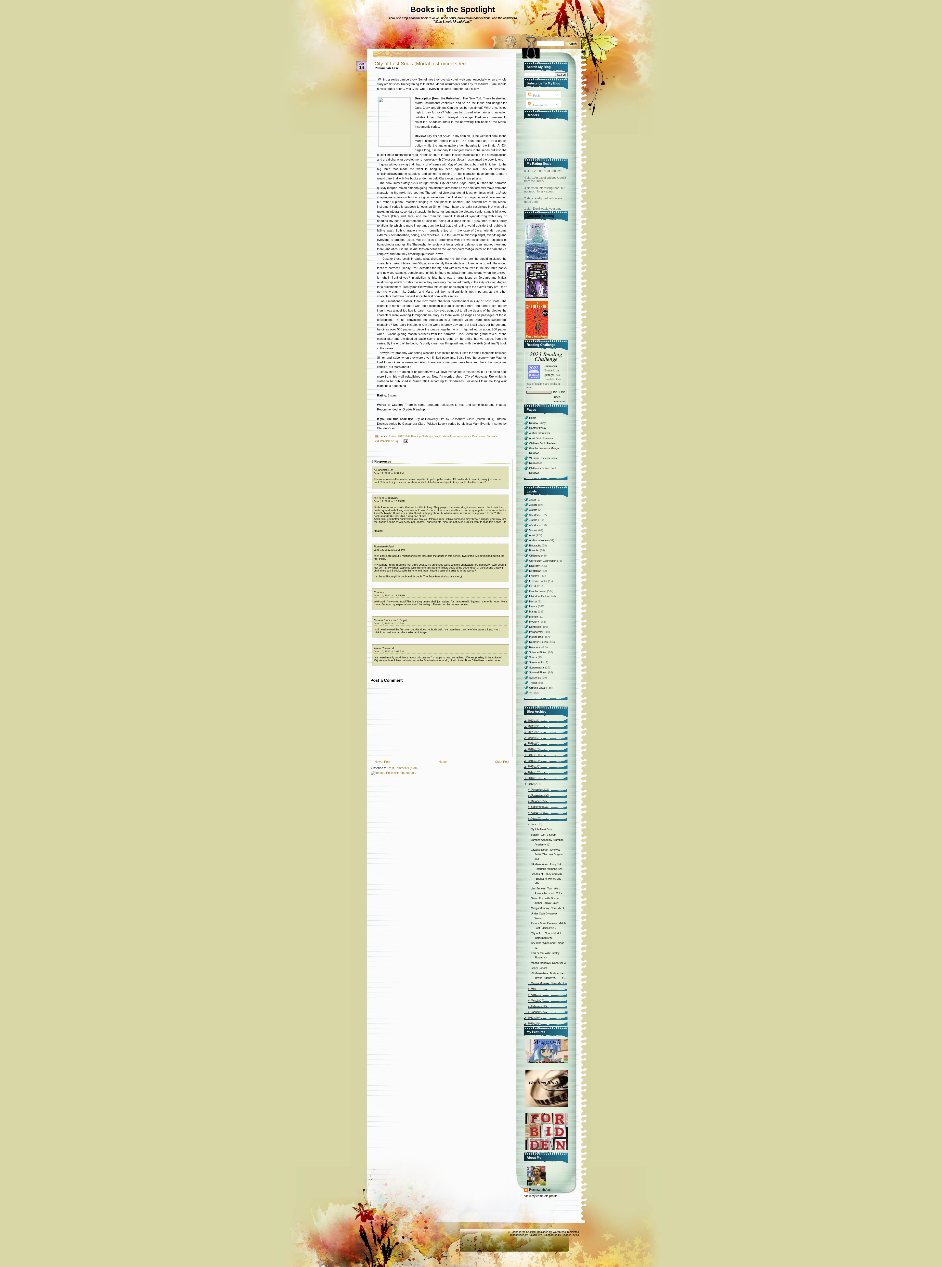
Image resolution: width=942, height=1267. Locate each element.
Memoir (534, 616)
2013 (531, 778)
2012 (531, 783)
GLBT (533, 586)
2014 (531, 772)
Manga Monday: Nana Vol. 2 (547, 983)
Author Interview (539, 540)
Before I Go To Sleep (543, 834)
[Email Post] (405, 440)
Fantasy (534, 575)
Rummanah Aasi (383, 546)
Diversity (534, 565)
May (533, 988)
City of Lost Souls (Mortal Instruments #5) (420, 63)
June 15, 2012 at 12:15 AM (389, 595)
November (537, 795)
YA (392, 440)
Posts (536, 95)
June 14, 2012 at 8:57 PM (389, 473)
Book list (534, 550)
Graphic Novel (538, 591)
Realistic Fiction (539, 641)
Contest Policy (537, 427)
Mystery (534, 621)
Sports (533, 657)
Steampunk (536, 662)
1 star (533, 499)
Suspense (535, 677)
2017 (531, 754)
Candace (379, 592)
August (535, 812)
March (534, 1000)
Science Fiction (538, 652)
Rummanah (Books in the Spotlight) (551, 370)
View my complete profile (541, 1196)
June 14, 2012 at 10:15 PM (389, 501)
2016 (531, 760)
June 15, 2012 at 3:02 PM (389, 651)
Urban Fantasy (538, 687)
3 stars (533, 509)
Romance (492, 436)
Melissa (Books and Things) (390, 620)
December (537, 789)
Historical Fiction (539, 596)
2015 (531, 766)
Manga (533, 611)
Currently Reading (540, 216)
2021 (531, 732)
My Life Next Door (541, 829)
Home (443, 761)
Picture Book (537, 636)
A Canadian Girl (383, 469)
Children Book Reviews (543, 443)
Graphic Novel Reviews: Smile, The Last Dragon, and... (547, 854)
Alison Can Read (384, 648)
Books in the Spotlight (452, 9)
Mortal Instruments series (457, 436)
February (536, 1006)
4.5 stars (534, 525)
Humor (533, 606)
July (533, 818)
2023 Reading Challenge (546, 356)
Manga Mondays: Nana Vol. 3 (548, 962)
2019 (531, 743)
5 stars (533, 530)
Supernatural (382, 440)
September (537, 806)
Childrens (535, 555)
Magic (437, 436)
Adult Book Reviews (541, 438)
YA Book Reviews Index (543, 458)
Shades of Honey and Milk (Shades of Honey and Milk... (546, 878)
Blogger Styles (570, 1234)
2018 (531, 749)
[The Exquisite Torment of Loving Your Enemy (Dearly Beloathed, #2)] (537, 298)
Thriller (533, 682)
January (536, 1011)
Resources (535, 463)
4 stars (533, 519)
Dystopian (535, 570)
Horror (533, 601)
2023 (531, 720)
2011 (531, 1017)
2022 (531, 726)
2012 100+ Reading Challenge (415, 436)
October (536, 801)
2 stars (392, 436)
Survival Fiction (538, 672)
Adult (532, 535)
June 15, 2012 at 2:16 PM (389, 623)
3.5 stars (534, 515)
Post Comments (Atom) (403, 768)
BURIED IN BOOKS (386, 497)
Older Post (502, 761)
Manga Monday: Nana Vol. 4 (547, 908)
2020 (531, 737)
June (534, 824)
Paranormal (478, 436)
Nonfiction (535, 626)
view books (559, 401)
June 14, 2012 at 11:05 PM (389, 549)
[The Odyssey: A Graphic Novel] (537, 260)
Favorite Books (538, 581)
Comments (540, 105)
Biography (535, 545)
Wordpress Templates (566, 1231)
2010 (531, 1023)
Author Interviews (539, 433)
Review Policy (537, 423)
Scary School (539, 968)
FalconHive (535, 1234)
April (533, 994)
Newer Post (382, 761)
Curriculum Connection (543, 560)
